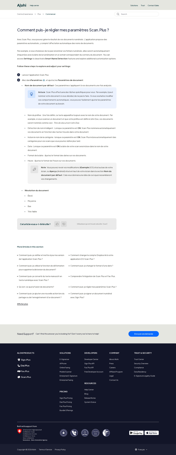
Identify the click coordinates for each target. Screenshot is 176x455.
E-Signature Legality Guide (144, 376)
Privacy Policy (60, 449)
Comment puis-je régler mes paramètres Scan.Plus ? (93, 287)
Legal (111, 376)
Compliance (139, 367)
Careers (112, 367)
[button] (142, 449)
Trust (143, 5)
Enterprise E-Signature (68, 376)
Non (64, 224)
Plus (39, 14)
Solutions (134, 5)
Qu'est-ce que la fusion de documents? (36, 287)
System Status (90, 402)
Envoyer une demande (143, 334)
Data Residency (140, 372)
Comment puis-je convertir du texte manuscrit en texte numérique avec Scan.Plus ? (40, 278)
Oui (57, 224)
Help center (34, 5)
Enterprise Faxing (66, 380)
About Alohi (114, 359)
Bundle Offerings (66, 410)
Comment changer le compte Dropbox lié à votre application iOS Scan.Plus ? (91, 257)
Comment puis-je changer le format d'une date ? (91, 265)
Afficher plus (22, 304)
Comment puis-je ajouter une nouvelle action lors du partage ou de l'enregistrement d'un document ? (41, 295)
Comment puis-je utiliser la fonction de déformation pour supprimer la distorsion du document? (41, 267)
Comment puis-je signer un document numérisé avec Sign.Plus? (91, 295)
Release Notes (90, 398)
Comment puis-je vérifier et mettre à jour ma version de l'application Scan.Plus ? (41, 257)
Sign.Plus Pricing (66, 398)
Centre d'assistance (25, 14)
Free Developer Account (93, 372)
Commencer (51, 14)
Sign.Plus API (89, 363)
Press (111, 363)
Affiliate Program (116, 372)
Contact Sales (153, 5)
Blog (86, 394)
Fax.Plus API (89, 367)
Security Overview (141, 363)
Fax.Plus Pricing (66, 406)
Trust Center (139, 359)
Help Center (89, 389)
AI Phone (63, 363)
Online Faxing (65, 367)
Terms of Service (45, 449)
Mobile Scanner (66, 372)
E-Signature (64, 359)
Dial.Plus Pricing (66, 402)
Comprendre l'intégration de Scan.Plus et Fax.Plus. (93, 276)
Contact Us (113, 380)
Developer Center (91, 359)
